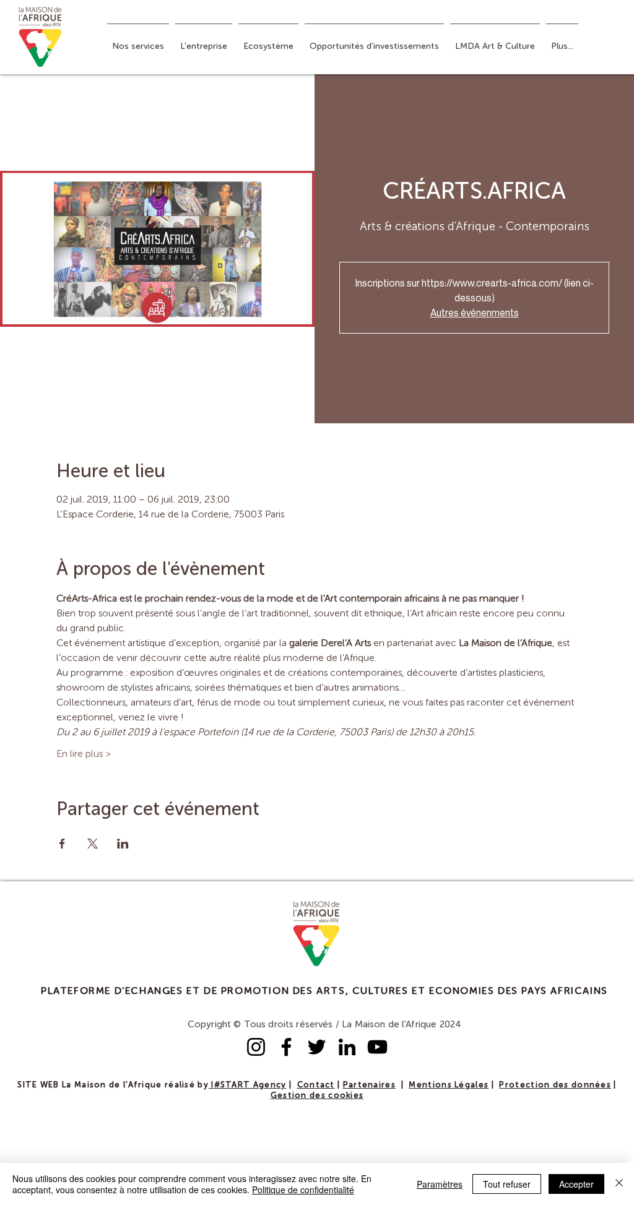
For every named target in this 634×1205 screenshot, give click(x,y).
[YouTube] (377, 1047)
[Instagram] (256, 1047)
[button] (138, 41)
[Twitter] (317, 1047)
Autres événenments (474, 312)
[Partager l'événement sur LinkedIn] (123, 844)
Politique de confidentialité (303, 1189)
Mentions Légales (449, 1085)
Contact (316, 1085)
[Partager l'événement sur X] (92, 844)
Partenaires (369, 1085)
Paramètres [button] (439, 1184)
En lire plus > (83, 754)
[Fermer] (619, 1184)
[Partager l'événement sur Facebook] (62, 844)
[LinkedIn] (347, 1047)
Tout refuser (507, 1184)
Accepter (576, 1184)
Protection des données (555, 1085)
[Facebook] (286, 1047)
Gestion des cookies (317, 1096)
